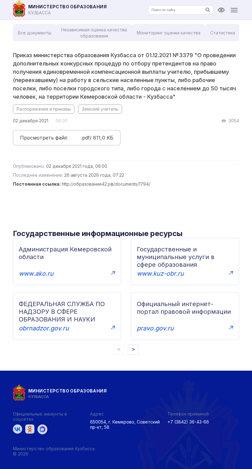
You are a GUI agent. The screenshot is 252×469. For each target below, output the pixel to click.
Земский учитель (100, 109)
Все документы (34, 32)
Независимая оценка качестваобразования (94, 32)
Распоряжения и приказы (44, 109)
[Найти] (207, 9)
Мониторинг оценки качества (168, 32)
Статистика (222, 32)
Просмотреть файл (43, 138)
